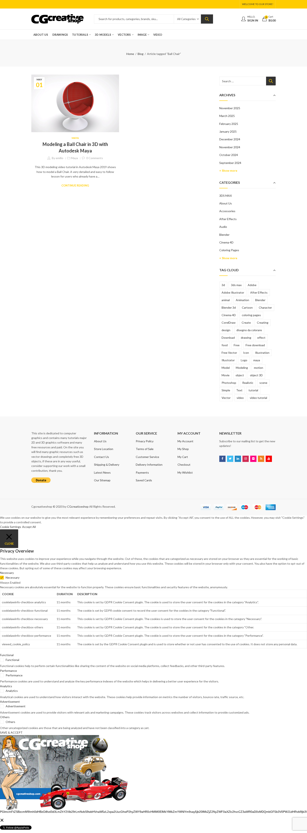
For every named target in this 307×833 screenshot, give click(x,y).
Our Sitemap (102, 480)
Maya (75, 137)
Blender (224, 234)
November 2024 (229, 147)
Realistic (247, 382)
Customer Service (147, 457)
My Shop (183, 449)
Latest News (102, 472)
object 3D (256, 375)
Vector (226, 397)
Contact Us (101, 457)
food (225, 345)
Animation (242, 300)
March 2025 (227, 116)
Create (246, 322)
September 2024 (230, 163)
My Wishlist (185, 472)
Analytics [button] (6, 686)
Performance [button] (8, 670)
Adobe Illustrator (233, 292)
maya (256, 360)
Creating (262, 322)
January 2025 (228, 131)
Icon (246, 352)
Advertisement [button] (10, 701)
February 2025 (228, 124)
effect (261, 337)
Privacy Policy (145, 441)
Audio (223, 226)
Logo (244, 360)
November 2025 (229, 108)
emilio (59, 158)
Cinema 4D (226, 242)
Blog (140, 54)
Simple (226, 390)
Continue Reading (75, 185)
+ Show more (228, 170)
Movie (226, 375)
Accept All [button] (29, 527)
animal (226, 300)
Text (239, 390)
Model (226, 367)
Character (265, 307)
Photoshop (229, 382)
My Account (185, 441)
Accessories (227, 211)
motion (258, 367)
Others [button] (5, 717)
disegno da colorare (249, 330)
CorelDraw (229, 322)
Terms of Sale (145, 449)
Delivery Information (149, 464)
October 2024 (228, 155)
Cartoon (247, 307)
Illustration (262, 352)
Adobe (252, 285)
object (240, 375)
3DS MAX (225, 195)
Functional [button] (7, 655)
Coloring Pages (229, 250)
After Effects (228, 219)
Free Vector (229, 352)
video (240, 397)
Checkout (184, 464)
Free (237, 345)
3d (223, 285)
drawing (246, 337)
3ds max (236, 285)
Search (207, 19)
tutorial (253, 390)
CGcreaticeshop (78, 506)
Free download (255, 345)
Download (228, 337)
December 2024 (229, 139)
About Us (225, 203)
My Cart (183, 457)
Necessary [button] (7, 572)
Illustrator (228, 360)
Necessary (12, 577)
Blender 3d (229, 307)
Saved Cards (144, 480)
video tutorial (258, 397)
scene (263, 382)
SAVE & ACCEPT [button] (11, 732)
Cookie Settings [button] (10, 527)
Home (130, 54)
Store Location (103, 449)
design (226, 330)
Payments (142, 472)
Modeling (242, 367)
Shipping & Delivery (106, 464)
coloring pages (251, 315)
